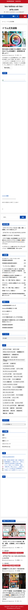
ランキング (6, 397)
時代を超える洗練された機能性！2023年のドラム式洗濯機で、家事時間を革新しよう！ (14, 51)
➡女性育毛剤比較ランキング (9, 305)
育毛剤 (19, 410)
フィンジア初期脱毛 (18, 387)
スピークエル (17, 374)
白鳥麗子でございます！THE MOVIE (10, 235)
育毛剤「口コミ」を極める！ (9, 290)
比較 (12, 408)
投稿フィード (5, 440)
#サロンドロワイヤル (9, 352)
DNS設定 (6, 357)
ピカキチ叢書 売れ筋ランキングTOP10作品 (12, 317)
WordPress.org (6, 446)
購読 (25, 16)
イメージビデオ (12, 552)
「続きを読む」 (7, 68)
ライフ (19, 395)
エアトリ (20, 368)
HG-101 (14, 357)
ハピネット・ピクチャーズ (10, 384)
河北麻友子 (17, 565)
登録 (3, 435)
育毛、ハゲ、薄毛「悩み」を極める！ (11, 287)
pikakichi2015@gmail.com (8, 55)
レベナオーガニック (8, 400)
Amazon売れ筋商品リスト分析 (9, 308)
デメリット (6, 379)
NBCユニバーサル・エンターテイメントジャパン (13, 360)
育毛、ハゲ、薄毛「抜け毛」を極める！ (11, 280)
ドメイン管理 (7, 381)
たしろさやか (5, 552)
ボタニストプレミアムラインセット (12, 389)
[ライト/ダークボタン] (14, 16)
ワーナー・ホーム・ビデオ (9, 405)
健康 (21, 405)
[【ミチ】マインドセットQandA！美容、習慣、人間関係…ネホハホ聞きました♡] (14, 531)
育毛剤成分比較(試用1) (7, 260)
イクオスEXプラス (8, 366)
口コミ (5, 408)
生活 (19, 408)
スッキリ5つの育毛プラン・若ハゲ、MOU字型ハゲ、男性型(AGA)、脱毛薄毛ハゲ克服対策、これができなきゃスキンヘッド (13, 270)
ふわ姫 (13, 363)
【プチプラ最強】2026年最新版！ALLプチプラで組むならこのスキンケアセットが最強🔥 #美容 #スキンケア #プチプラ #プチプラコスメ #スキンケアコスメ (14, 595)
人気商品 (13, 45)
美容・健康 (6, 537)
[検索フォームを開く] (17, 16)
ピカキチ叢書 (5, 195)
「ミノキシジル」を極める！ (9, 266)
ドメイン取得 (16, 379)
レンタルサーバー (8, 402)
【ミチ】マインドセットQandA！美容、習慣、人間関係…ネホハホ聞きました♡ (13, 543)
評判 (11, 413)
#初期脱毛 (20, 352)
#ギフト (16, 349)
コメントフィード (6, 443)
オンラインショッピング (10, 371)
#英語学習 (6, 354)
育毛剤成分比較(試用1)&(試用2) (9, 263)
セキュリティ (18, 376)
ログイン (4, 437)
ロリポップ (19, 402)
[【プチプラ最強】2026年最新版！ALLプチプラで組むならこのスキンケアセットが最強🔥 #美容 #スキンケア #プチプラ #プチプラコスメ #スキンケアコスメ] (14, 581)
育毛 (13, 410)
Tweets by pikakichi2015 (8, 456)
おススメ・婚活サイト (7, 311)
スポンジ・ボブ (7, 376)
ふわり (5, 363)
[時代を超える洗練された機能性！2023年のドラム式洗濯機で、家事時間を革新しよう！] (14, 39)
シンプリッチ (7, 374)
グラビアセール (20, 552)
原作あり (4, 565)
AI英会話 (15, 354)
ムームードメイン (8, 395)
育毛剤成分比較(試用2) (7, 327)
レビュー (15, 397)
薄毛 (5, 413)
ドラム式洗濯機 (7, 45)
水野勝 (12, 565)
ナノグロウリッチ (18, 381)
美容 (6, 410)
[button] (2, 16)
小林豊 (9, 565)
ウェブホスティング (9, 368)
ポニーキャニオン (8, 392)
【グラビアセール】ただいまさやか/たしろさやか (14, 232)
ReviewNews (10, 608)
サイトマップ (5, 314)
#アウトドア (7, 349)
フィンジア (7, 387)
